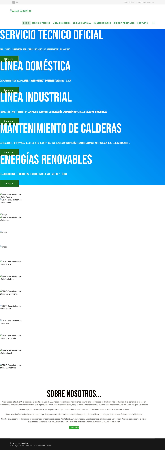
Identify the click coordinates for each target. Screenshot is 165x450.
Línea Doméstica (61, 23)
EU (17, 2)
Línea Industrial (82, 23)
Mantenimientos (102, 23)
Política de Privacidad (28, 445)
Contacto (142, 23)
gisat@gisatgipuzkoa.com (145, 2)
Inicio (26, 23)
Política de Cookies (44, 445)
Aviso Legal (14, 445)
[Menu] (153, 23)
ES (14, 2)
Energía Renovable (124, 23)
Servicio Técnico (41, 23)
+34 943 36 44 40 (128, 2)
